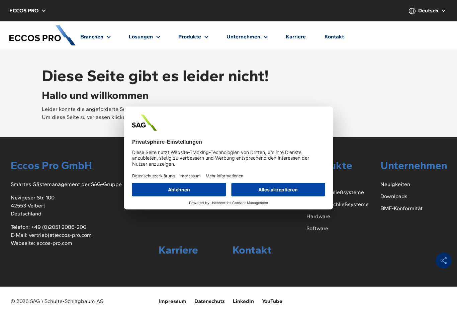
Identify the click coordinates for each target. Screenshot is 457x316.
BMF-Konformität (401, 208)
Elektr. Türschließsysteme (337, 204)
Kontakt (334, 36)
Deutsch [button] (428, 10)
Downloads (393, 196)
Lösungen (141, 36)
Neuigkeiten (395, 184)
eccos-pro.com (54, 243)
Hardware (318, 216)
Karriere (296, 36)
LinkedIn (243, 301)
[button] (27, 11)
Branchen (92, 36)
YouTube (272, 301)
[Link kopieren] (444, 261)
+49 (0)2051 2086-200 (58, 227)
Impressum (172, 301)
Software (317, 228)
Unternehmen (244, 36)
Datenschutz (209, 301)
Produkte (190, 36)
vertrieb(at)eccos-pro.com (60, 235)
